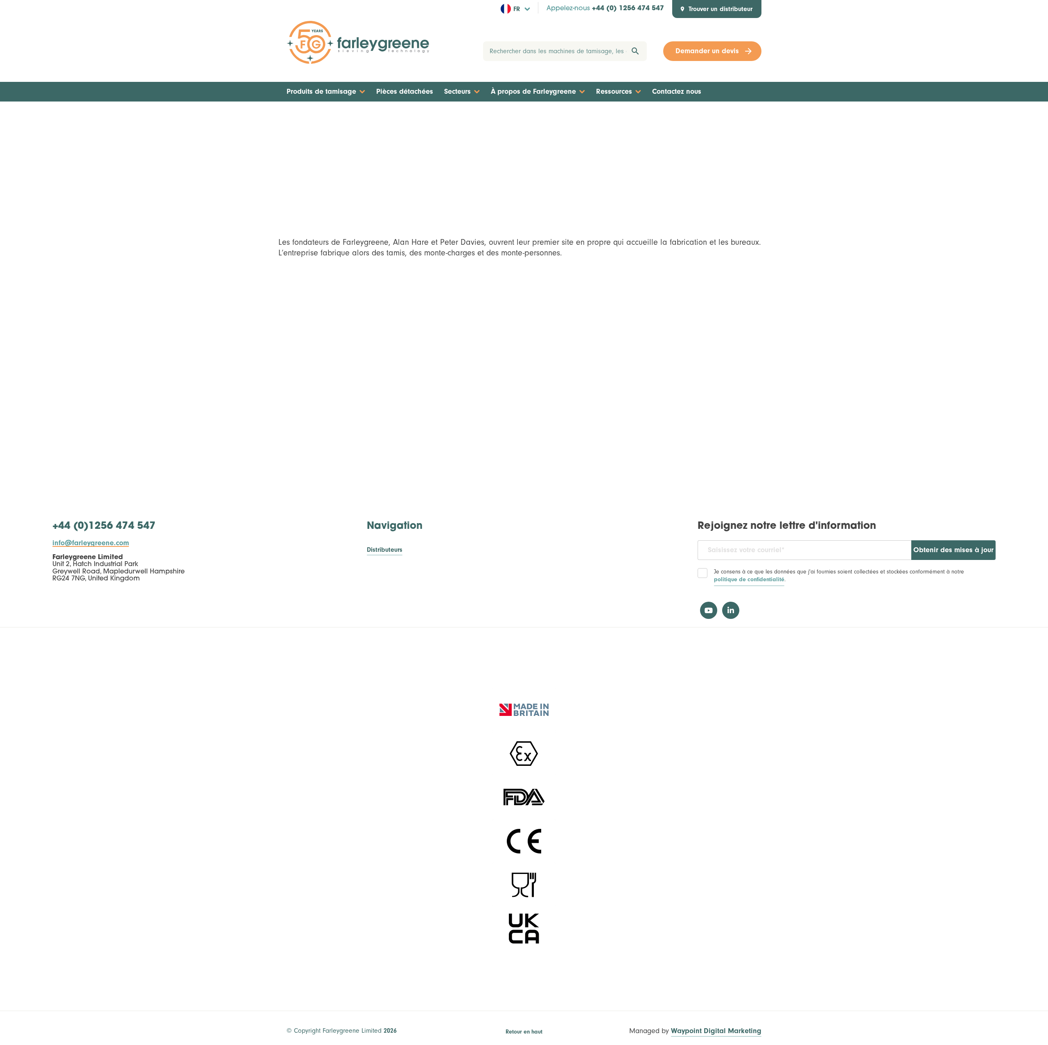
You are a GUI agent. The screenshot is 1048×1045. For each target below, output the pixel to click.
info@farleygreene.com (90, 543)
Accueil (519, 117)
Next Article (737, 117)
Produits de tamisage (321, 91)
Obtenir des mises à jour (953, 550)
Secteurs (457, 91)
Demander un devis (707, 51)
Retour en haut (524, 1032)
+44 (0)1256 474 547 (104, 526)
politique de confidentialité (749, 579)
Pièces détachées (404, 91)
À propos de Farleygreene (533, 91)
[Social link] (708, 610)
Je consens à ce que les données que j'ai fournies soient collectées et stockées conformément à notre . (839, 576)
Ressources (614, 91)
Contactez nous (676, 91)
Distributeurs (384, 549)
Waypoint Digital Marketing (716, 1031)
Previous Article (316, 117)
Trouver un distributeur (720, 9)
